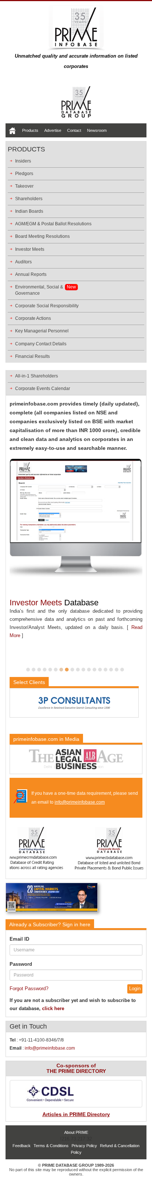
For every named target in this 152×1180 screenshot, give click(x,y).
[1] (28, 669)
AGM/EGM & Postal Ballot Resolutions (53, 223)
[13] (94, 669)
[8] (67, 669)
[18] (122, 669)
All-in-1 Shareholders (36, 376)
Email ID (19, 939)
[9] (72, 669)
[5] (50, 669)
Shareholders (28, 198)
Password (21, 964)
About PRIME (76, 1132)
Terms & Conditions (51, 1145)
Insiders (23, 161)
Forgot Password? (29, 988)
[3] (39, 669)
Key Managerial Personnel (42, 331)
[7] (61, 669)
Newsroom (97, 130)
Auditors (23, 261)
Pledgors (24, 173)
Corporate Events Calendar (42, 388)
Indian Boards (29, 211)
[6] (56, 669)
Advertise (52, 130)
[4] (44, 669)
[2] (33, 669)
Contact (74, 130)
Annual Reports (30, 274)
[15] (105, 669)
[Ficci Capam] (52, 899)
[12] (89, 669)
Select (29, 682)
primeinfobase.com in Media (46, 739)
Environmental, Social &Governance (39, 290)
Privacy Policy (84, 1145)
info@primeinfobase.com (80, 802)
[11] (83, 669)
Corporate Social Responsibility (47, 305)
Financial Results (32, 356)
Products (30, 130)
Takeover (24, 186)
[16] (111, 669)
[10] (78, 669)
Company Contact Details (40, 343)
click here (53, 1008)
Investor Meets (29, 249)
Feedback (22, 1145)
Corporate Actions (33, 318)
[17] (116, 669)
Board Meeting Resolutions (42, 236)
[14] (100, 669)
